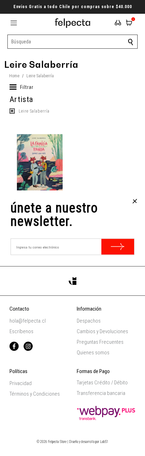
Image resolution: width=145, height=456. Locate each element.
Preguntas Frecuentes (100, 342)
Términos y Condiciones (35, 394)
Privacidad (21, 383)
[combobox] (72, 42)
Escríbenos (21, 331)
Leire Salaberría (33, 111)
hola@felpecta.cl (28, 321)
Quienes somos (93, 352)
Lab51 (104, 442)
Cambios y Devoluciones (102, 331)
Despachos (89, 321)
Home (14, 75)
